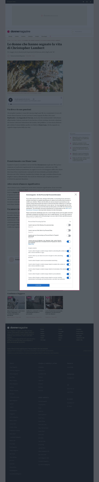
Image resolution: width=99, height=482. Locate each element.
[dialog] (49, 241)
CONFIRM (38, 285)
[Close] (76, 194)
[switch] (69, 225)
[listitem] (49, 221)
